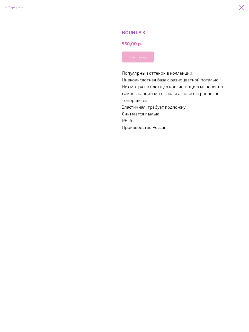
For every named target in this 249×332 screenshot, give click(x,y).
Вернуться (16, 7)
